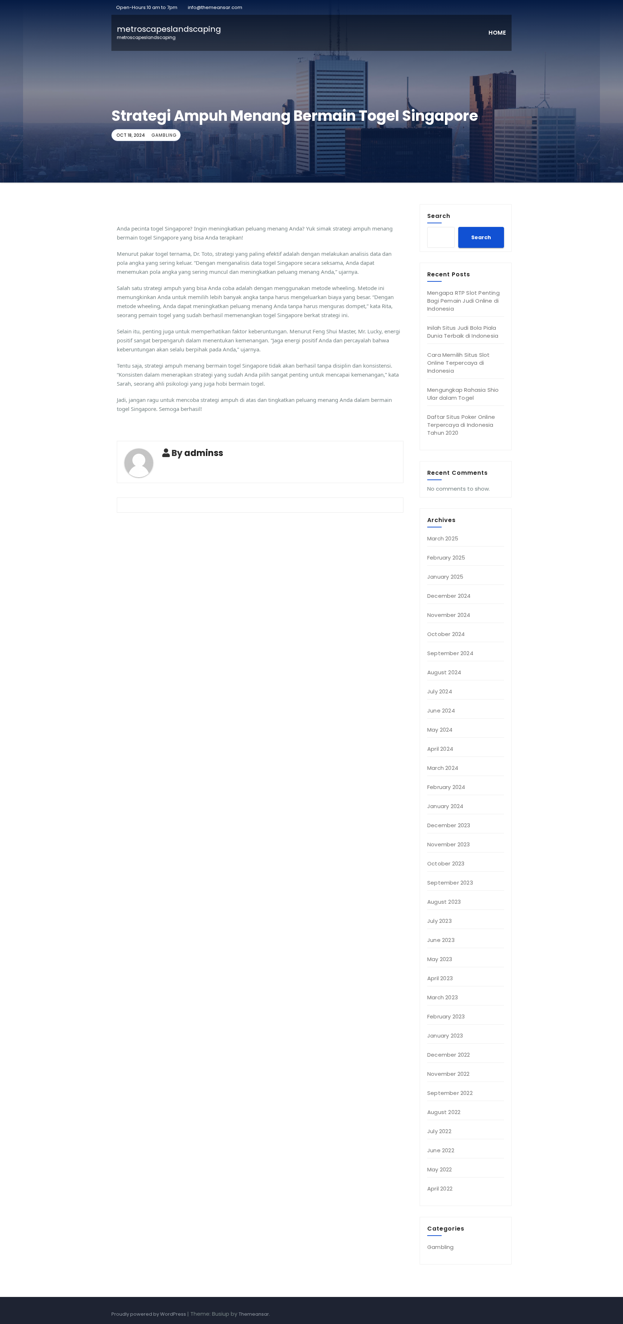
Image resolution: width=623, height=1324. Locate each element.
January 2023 (445, 1035)
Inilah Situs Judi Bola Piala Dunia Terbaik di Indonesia (462, 331)
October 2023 (445, 863)
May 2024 (440, 729)
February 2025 (446, 557)
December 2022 (448, 1054)
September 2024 (450, 653)
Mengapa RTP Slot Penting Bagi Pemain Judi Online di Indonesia (463, 300)
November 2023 (448, 844)
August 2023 (444, 902)
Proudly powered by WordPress (149, 1314)
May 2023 (439, 959)
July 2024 (439, 691)
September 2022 (450, 1093)
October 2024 (446, 634)
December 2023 (448, 825)
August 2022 (443, 1112)
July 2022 (439, 1131)
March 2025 (442, 538)
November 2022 (448, 1074)
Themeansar (254, 1314)
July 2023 (439, 921)
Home (497, 33)
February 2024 (446, 787)
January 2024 (445, 806)
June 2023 (441, 940)
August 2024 (444, 672)
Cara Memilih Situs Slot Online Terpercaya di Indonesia (458, 362)
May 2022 (439, 1169)
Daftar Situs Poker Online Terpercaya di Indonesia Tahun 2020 (461, 425)
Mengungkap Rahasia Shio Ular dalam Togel (463, 394)
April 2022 (439, 1188)
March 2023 (442, 997)
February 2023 (446, 1016)
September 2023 (450, 882)
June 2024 (441, 710)
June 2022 (440, 1150)
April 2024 (440, 749)
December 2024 (449, 596)
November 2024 (448, 615)
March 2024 (442, 768)
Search (438, 216)
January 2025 (445, 576)
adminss (203, 453)
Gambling (164, 135)
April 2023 (440, 978)
